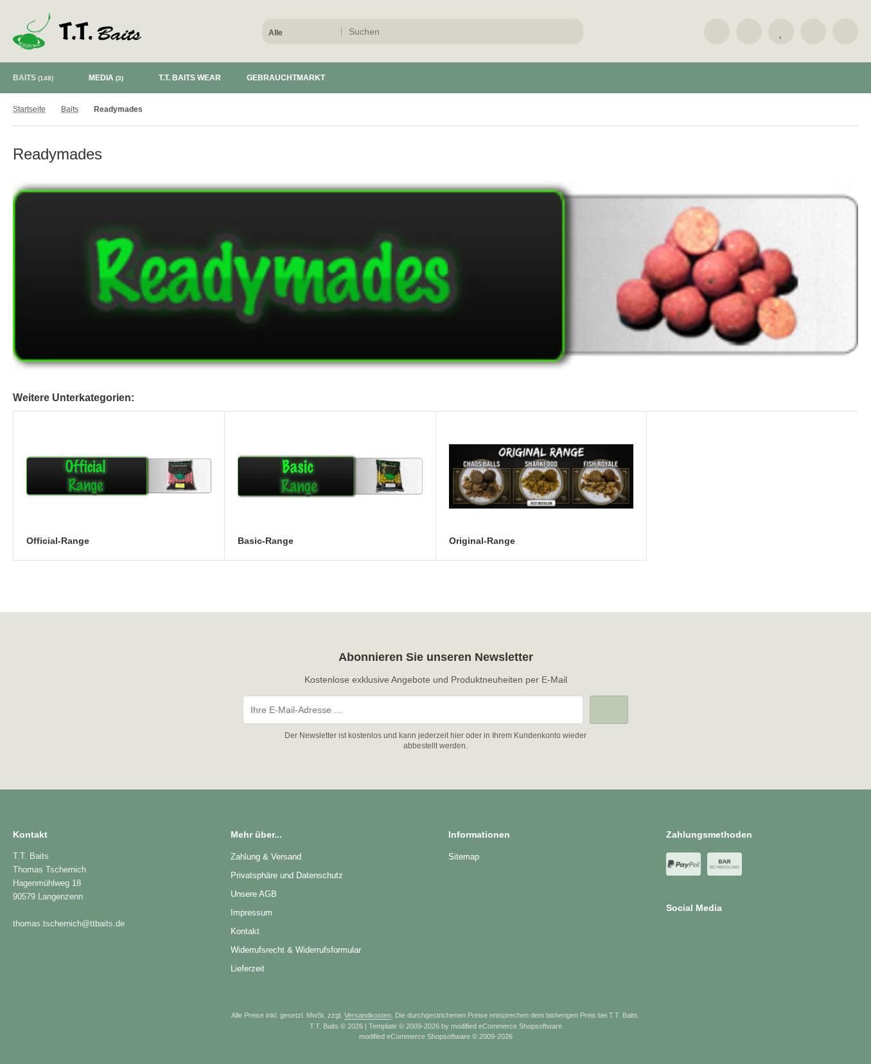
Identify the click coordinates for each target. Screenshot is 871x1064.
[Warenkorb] (813, 31)
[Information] (550, 31)
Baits (33, 77)
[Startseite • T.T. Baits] (77, 46)
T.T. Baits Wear (190, 77)
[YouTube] (709, 933)
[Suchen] (570, 31)
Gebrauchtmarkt (286, 77)
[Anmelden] (749, 31)
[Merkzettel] (781, 31)
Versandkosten (367, 1015)
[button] (301, 31)
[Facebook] (672, 933)
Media (106, 77)
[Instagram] (691, 933)
